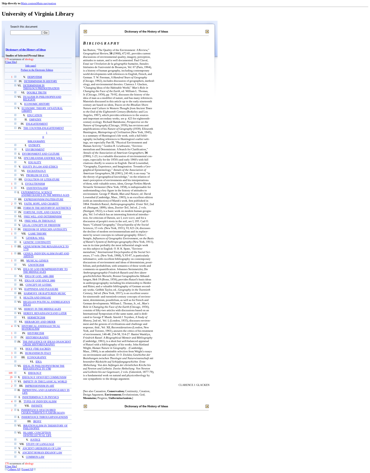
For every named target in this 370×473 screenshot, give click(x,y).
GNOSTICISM (36, 265)
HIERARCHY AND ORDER (40, 322)
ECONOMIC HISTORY (37, 104)
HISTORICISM (35, 333)
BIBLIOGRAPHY (36, 141)
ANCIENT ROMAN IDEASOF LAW (42, 452)
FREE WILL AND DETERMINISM (43, 216)
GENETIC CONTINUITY (37, 242)
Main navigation (46, 3)
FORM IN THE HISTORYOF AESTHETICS (47, 208)
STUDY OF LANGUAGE (40, 444)
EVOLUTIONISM (35, 184)
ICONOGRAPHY (36, 357)
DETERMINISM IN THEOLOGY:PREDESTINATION (41, 87)
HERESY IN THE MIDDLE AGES (42, 309)
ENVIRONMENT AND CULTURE (41, 154)
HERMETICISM (36, 317)
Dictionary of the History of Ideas (26, 49)
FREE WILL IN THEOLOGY (40, 221)
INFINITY (37, 406)
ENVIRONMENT (35, 149)
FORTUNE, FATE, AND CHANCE (42, 212)
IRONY (37, 421)
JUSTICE (35, 440)
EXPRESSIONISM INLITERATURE (43, 199)
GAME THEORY (37, 233)
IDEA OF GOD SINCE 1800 (40, 280)
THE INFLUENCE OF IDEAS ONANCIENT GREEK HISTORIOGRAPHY (47, 343)
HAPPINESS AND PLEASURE (41, 289)
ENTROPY (34, 145)
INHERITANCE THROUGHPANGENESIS (44, 417)
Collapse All (13, 469)
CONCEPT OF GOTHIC (38, 285)
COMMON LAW (35, 457)
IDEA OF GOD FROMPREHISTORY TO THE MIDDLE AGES (45, 271)
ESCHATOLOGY (36, 171)
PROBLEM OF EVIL (37, 175)
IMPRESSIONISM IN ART (39, 386)
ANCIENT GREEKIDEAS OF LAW (41, 448)
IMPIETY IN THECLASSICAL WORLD (45, 381)
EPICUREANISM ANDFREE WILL (43, 158)
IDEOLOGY (35, 373)
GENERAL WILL (35, 238)
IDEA (39, 361)
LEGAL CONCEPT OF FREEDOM (41, 225)
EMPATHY (35, 119)
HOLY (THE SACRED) (38, 349)
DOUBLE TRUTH (36, 92)
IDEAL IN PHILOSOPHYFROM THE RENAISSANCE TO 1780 (43, 367)
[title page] (30, 65)
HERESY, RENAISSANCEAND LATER (45, 313)
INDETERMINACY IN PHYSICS (40, 397)
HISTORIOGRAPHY (37, 337)
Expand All (27, 469)
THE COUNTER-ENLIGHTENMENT (43, 128)
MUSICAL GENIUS (37, 260)
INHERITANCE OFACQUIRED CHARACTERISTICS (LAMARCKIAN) (43, 411)
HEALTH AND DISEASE (37, 297)
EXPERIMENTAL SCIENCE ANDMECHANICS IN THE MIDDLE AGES (45, 194)
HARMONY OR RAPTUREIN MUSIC (45, 293)
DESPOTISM (34, 77)
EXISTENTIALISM (37, 188)
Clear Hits (11, 62)
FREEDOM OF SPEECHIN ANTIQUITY (45, 229)
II (43, 137)
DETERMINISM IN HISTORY (40, 81)
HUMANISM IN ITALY (38, 353)
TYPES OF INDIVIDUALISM (40, 401)
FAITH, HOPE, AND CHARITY (41, 203)
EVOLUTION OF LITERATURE (42, 179)
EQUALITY (34, 162)
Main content (29, 3)
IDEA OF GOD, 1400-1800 (39, 276)
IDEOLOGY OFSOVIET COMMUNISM (44, 377)
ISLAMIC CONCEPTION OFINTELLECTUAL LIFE (37, 434)
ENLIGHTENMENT (37, 124)
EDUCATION (34, 115)
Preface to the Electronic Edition (37, 70)
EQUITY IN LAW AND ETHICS (40, 166)
